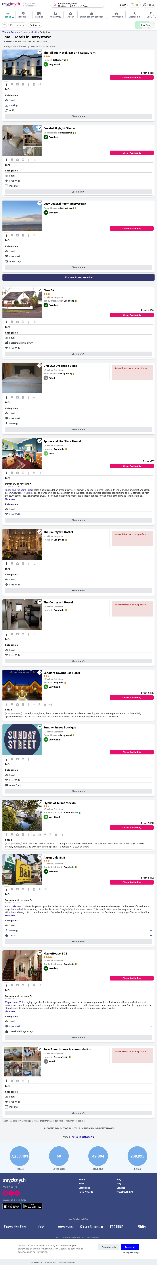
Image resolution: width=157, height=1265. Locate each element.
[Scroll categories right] (153, 15)
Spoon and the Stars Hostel (62, 441)
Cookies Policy (36, 1262)
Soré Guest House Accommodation (67, 1049)
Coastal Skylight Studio (59, 128)
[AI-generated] (20, 713)
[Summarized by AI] (21, 486)
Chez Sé (49, 290)
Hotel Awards (85, 1191)
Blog (119, 1179)
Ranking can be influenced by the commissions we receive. (29, 46)
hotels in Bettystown (83, 1136)
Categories (84, 1187)
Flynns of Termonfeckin (60, 803)
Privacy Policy (50, 1262)
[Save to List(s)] (39, 52)
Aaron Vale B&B (54, 857)
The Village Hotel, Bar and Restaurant (70, 52)
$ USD (123, 5)
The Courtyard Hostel (58, 532)
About (81, 1179)
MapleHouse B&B (55, 953)
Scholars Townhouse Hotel (62, 673)
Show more (77, 116)
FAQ (119, 1183)
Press (81, 1183)
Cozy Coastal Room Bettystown (65, 203)
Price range (15, 25)
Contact (121, 1187)
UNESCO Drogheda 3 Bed (60, 366)
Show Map (145, 25)
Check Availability (132, 77)
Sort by (33, 25)
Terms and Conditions (67, 1262)
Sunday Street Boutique (60, 727)
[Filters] (4, 25)
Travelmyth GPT (125, 1191)
